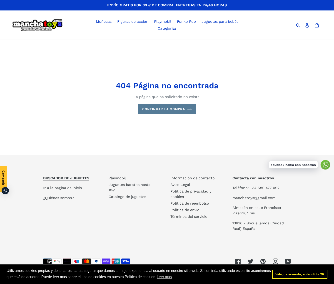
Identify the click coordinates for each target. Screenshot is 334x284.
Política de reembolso (189, 203)
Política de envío (184, 210)
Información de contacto (192, 178)
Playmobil (117, 178)
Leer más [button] (164, 277)
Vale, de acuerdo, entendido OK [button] (299, 274)
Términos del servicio (188, 216)
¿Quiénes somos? (58, 198)
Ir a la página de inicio (62, 188)
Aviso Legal (180, 185)
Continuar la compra (163, 109)
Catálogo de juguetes (127, 197)
